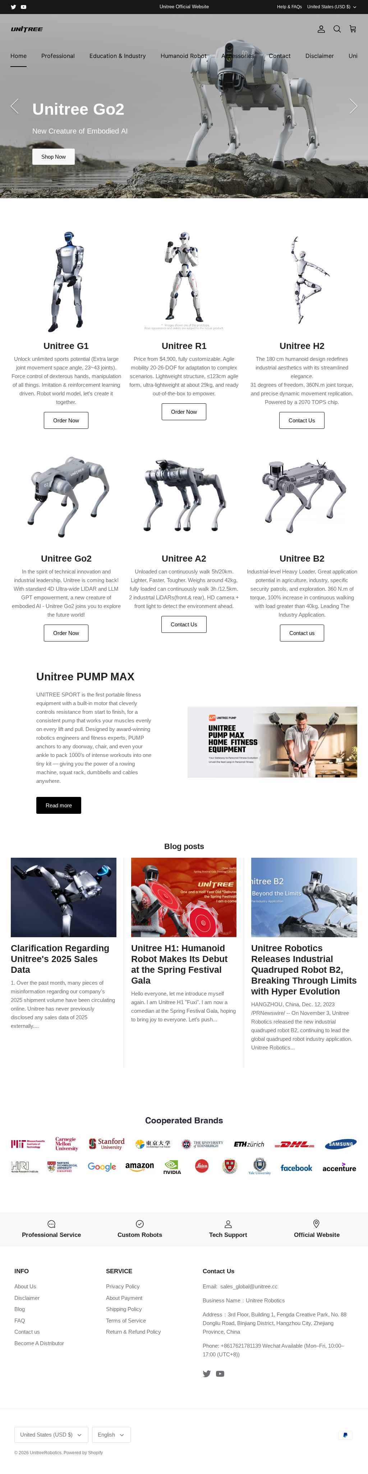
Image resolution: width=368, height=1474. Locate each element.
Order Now (66, 420)
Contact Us (302, 420)
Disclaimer (319, 55)
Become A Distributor (39, 1343)
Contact (280, 55)
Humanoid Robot (184, 55)
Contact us (302, 633)
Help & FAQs (289, 6)
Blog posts (184, 846)
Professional (58, 55)
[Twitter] (13, 7)
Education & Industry (117, 55)
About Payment (124, 1298)
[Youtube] (23, 7)
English (106, 1435)
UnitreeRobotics (45, 1452)
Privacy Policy (123, 1286)
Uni (353, 55)
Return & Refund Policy (133, 1332)
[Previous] (14, 106)
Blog (19, 1309)
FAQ (19, 1320)
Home (18, 55)
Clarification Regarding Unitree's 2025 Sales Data (60, 959)
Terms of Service (126, 1320)
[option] (184, 106)
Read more (59, 805)
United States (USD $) (328, 6)
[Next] (353, 106)
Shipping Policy (124, 1309)
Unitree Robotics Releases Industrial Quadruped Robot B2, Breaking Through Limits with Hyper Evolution (304, 969)
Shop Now (53, 157)
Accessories (237, 55)
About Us (25, 1286)
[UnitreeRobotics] (27, 29)
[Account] (320, 29)
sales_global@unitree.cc (249, 1286)
